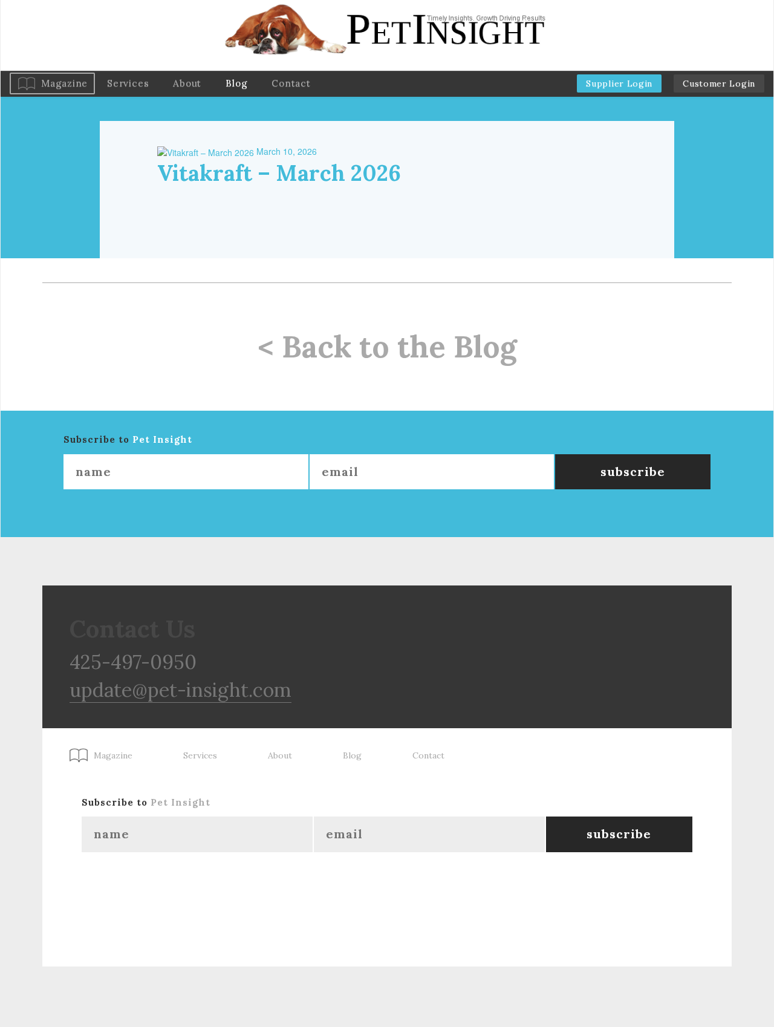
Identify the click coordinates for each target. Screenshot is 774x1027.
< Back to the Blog (387, 346)
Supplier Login (619, 83)
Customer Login (719, 83)
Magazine (64, 83)
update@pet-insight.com (180, 689)
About (187, 83)
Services (128, 83)
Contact (291, 83)
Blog (236, 83)
